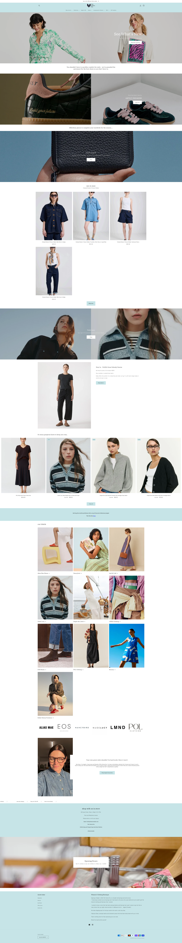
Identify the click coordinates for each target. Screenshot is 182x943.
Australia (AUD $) (42, 937)
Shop (91, 159)
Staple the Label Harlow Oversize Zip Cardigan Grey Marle (113, 495)
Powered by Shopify (141, 938)
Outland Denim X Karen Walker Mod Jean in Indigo (53, 297)
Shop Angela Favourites (107, 772)
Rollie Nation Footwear (45, 718)
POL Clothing (77, 669)
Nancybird (76, 573)
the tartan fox (135, 938)
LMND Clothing (114, 621)
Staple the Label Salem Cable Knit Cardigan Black (158, 495)
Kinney (111, 669)
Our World (40, 903)
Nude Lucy (41, 621)
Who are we (40, 905)
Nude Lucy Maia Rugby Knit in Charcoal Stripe (68, 495)
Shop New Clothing (135, 42)
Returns (39, 900)
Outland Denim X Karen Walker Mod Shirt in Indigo (54, 242)
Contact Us (40, 908)
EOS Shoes (41, 669)
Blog (94, 516)
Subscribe (40, 898)
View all (91, 504)
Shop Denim (101, 383)
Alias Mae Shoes (43, 573)
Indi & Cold (112, 573)
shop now (137, 102)
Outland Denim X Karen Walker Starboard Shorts (128, 242)
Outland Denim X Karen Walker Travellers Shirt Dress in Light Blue (91, 242)
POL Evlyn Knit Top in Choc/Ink (23, 495)
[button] (39, 5)
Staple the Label (78, 621)
